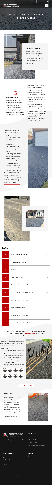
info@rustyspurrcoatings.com (38, 445)
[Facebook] (28, 456)
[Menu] (46, 5)
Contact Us (6, 464)
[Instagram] (28, 458)
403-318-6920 (34, 442)
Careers (5, 462)
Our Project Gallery (8, 459)
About (5, 457)
